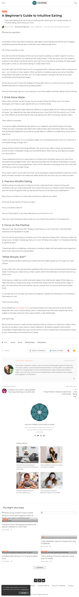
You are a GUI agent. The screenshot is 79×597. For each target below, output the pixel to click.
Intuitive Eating (57, 26)
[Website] (74, 379)
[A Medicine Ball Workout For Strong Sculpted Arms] (27, 480)
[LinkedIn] (43, 435)
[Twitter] (38, 435)
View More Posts (69, 360)
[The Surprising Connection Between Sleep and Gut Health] (51, 480)
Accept (23, 593)
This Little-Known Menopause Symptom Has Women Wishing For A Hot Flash (27, 467)
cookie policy (25, 589)
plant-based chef (21, 308)
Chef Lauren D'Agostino (22, 26)
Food (47, 26)
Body (4, 11)
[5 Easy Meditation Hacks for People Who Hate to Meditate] (51, 455)
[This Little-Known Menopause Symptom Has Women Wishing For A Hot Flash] (27, 455)
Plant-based (66, 26)
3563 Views (39, 26)
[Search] (75, 3)
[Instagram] (41, 435)
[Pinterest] (68, 350)
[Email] (74, 350)
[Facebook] (35, 435)
